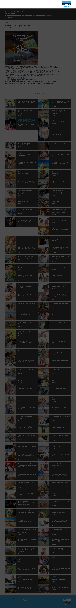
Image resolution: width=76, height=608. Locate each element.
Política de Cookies (40, 5)
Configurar (66, 6)
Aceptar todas (66, 2)
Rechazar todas (66, 4)
